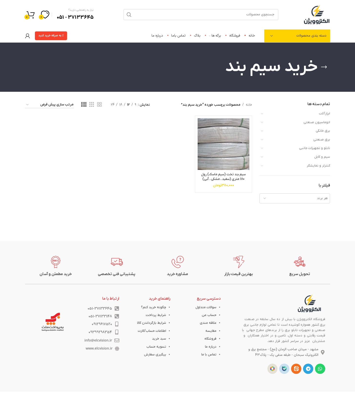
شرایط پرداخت (156, 315)
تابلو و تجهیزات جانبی (314, 148)
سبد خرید (159, 338)
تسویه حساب (156, 346)
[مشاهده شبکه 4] (83, 105)
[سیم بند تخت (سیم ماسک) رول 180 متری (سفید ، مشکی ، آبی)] (223, 144)
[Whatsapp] (320, 369)
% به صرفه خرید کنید (51, 35)
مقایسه (210, 331)
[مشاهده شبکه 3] (91, 105)
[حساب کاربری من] (27, 36)
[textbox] (295, 198)
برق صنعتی (321, 139)
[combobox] (294, 198)
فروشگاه (210, 338)
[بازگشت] (324, 67)
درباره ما (210, 346)
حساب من (209, 315)
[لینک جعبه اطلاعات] (300, 266)
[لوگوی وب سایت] (316, 14)
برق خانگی (323, 131)
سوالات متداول (205, 307)
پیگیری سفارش (155, 354)
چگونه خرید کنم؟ (153, 307)
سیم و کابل (322, 157)
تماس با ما (208, 354)
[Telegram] (308, 369)
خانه (249, 104)
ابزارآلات (324, 113)
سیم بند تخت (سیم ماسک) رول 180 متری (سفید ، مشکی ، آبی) (223, 177)
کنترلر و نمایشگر (318, 165)
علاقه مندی (208, 323)
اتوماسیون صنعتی (317, 122)
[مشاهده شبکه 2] (99, 105)
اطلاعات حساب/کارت (152, 331)
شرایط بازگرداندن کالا (151, 323)
